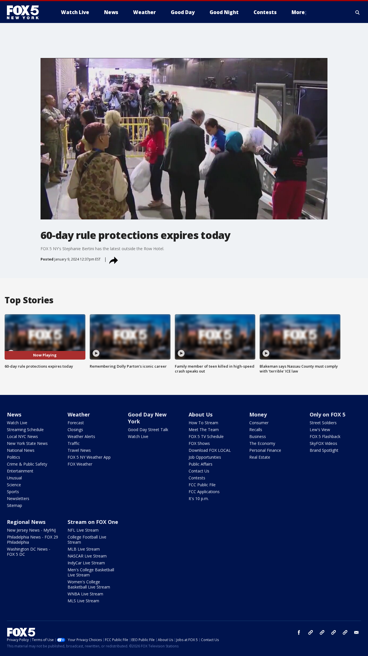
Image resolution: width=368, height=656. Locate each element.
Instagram (310, 632)
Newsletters (18, 498)
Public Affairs (200, 464)
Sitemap (14, 505)
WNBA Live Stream (85, 594)
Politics (13, 457)
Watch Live (17, 422)
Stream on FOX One (93, 521)
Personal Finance (265, 450)
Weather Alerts (81, 436)
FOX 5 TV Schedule (206, 436)
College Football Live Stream (87, 539)
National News (20, 450)
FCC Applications (204, 491)
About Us (200, 414)
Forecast (76, 422)
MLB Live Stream (84, 549)
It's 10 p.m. (199, 498)
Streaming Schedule (25, 429)
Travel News (79, 450)
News (14, 414)
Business (257, 436)
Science (14, 484)
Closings (75, 429)
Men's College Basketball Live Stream (91, 572)
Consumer (259, 422)
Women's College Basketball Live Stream (89, 584)
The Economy (262, 443)
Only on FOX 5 (327, 414)
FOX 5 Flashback (325, 436)
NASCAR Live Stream (87, 556)
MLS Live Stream (83, 600)
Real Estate (259, 457)
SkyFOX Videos (323, 443)
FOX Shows (199, 443)
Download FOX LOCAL (210, 450)
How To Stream (203, 422)
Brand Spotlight (324, 450)
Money (258, 414)
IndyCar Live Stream (86, 563)
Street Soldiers (323, 422)
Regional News (26, 521)
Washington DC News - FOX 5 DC (28, 551)
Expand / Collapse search (357, 12)
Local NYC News (22, 436)
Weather (79, 414)
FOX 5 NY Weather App (89, 457)
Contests (197, 478)
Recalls (255, 429)
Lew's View (320, 429)
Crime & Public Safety (27, 464)
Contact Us (199, 471)
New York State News (27, 443)
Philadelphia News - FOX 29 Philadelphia (32, 539)
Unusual (14, 478)
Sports (13, 491)
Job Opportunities (205, 457)
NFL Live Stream (83, 530)
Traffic (74, 443)
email (356, 632)
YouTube (333, 632)
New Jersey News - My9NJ (31, 530)
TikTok (322, 632)
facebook (299, 632)
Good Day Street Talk (148, 429)
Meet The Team (204, 429)
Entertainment (20, 471)
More (298, 12)
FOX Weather (80, 464)
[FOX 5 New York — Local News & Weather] (26, 12)
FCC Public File (202, 484)
